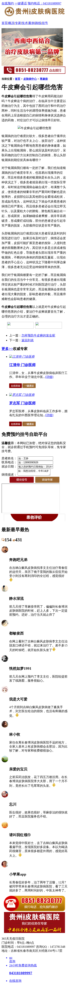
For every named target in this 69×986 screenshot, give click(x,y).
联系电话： (9, 462)
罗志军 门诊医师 (22, 403)
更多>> (7, 349)
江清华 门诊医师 (22, 365)
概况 (11, 23)
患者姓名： (9, 458)
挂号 (45, 23)
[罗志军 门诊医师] (21, 394)
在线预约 (8, 3)
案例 (31, 23)
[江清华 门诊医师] (21, 356)
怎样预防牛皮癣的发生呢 (38, 335)
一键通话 (21, 3)
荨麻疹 (44, 78)
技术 (25, 23)
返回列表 (27, 340)
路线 (38, 23)
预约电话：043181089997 (44, 3)
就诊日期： (9, 466)
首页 (5, 23)
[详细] (49, 377)
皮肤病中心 (30, 78)
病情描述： (9, 474)
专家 (18, 23)
